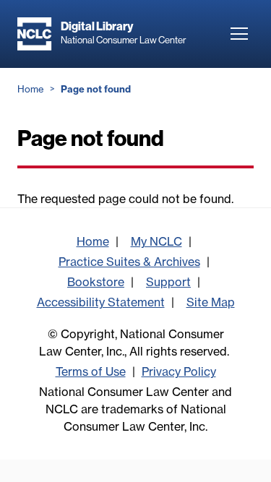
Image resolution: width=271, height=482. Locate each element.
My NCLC (156, 241)
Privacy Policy (179, 371)
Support (168, 282)
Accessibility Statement (101, 302)
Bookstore (95, 282)
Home (30, 89)
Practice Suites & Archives (129, 261)
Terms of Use (91, 371)
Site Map (210, 302)
